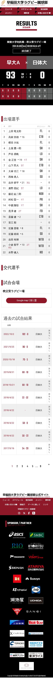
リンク (45, 504)
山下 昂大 (13, 165)
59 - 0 (25, 423)
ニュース (8, 9)
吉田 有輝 (13, 239)
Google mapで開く (26, 300)
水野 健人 (13, 252)
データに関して (34, 504)
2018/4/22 (9, 397)
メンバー (8, 13)
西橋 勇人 (13, 176)
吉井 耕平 (13, 182)
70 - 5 (25, 360)
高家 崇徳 (13, 137)
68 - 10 (25, 372)
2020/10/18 (9, 359)
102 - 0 (25, 334)
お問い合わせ (43, 13)
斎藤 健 (12, 216)
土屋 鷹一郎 (14, 148)
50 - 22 (25, 436)
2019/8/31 (9, 372)
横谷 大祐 (13, 142)
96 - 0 (25, 347)
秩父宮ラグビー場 (36, 42)
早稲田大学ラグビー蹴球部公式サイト (26, 495)
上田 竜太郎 (14, 131)
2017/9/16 (9, 448)
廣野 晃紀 (13, 188)
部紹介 (22, 504)
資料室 (26, 13)
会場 (9, 325)
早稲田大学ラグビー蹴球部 (27, 3)
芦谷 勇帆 (13, 154)
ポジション (41, 126)
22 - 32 (25, 398)
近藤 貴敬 (13, 228)
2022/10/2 (9, 334)
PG (49, 126)
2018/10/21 (9, 385)
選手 (10, 126)
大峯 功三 (13, 171)
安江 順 (12, 222)
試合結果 (44, 9)
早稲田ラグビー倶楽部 (26, 509)
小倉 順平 (13, 244)
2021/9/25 (9, 347)
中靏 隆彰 (13, 205)
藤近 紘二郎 (14, 194)
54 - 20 (25, 448)
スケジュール (26, 9)
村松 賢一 (13, 199)
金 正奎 (12, 159)
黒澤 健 (12, 211)
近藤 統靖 (13, 234)
